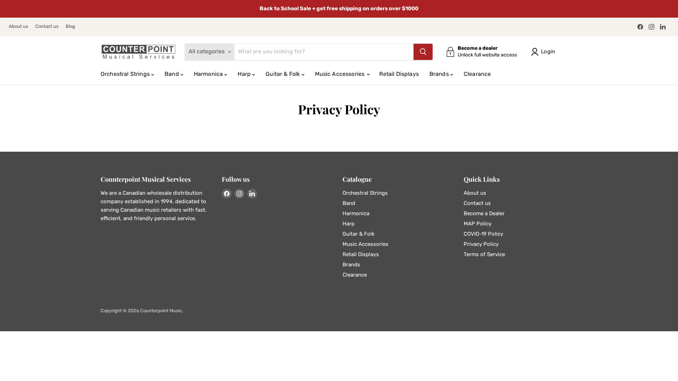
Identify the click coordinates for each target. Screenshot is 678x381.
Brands (439, 74)
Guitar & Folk (283, 74)
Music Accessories (340, 74)
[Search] (423, 52)
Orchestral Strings (126, 74)
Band (172, 74)
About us (18, 26)
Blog (70, 26)
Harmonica (209, 74)
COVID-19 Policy (483, 234)
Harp (245, 74)
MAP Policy (478, 223)
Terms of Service (484, 254)
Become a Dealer (484, 213)
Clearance (477, 74)
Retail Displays (398, 74)
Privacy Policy (481, 244)
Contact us (47, 26)
